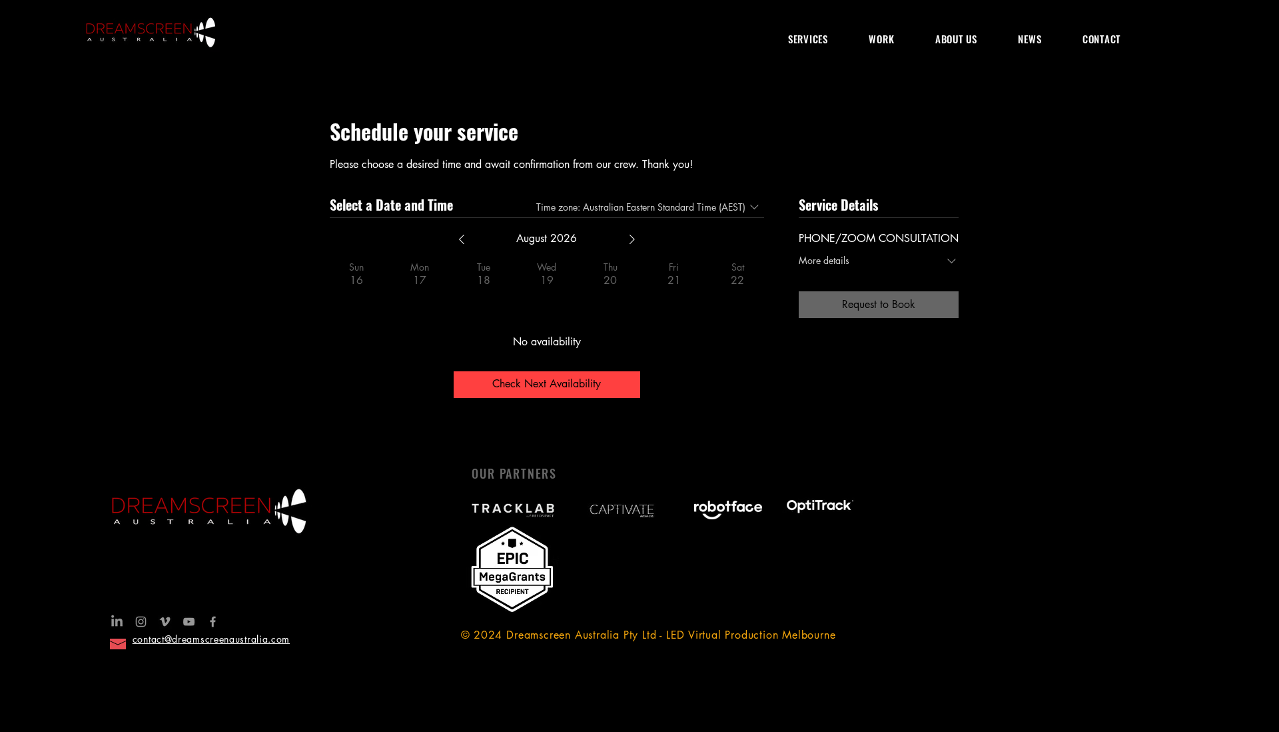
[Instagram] (141, 622)
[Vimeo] (165, 622)
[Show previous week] (462, 239)
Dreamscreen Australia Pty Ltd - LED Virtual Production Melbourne (670, 635)
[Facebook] (213, 622)
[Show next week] (632, 239)
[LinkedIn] (117, 622)
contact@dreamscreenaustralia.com (211, 639)
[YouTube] (189, 622)
